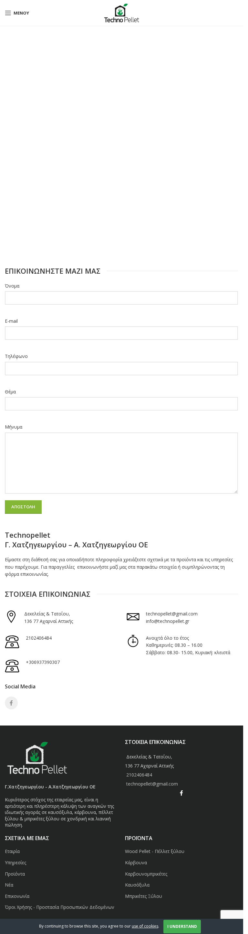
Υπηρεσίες (15, 862)
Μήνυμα (13, 427)
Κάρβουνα (136, 862)
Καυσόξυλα (137, 885)
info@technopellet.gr (167, 621)
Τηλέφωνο (16, 356)
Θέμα (10, 392)
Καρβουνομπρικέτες (146, 874)
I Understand (182, 926)
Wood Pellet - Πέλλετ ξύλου (154, 851)
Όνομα (12, 286)
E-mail (11, 321)
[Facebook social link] (11, 702)
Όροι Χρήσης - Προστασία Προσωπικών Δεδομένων (59, 907)
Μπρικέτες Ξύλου (143, 896)
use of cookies (145, 926)
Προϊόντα (15, 874)
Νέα (9, 885)
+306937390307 (43, 662)
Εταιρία (12, 851)
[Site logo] (121, 12)
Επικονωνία (17, 896)
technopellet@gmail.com (172, 614)
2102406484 (39, 638)
